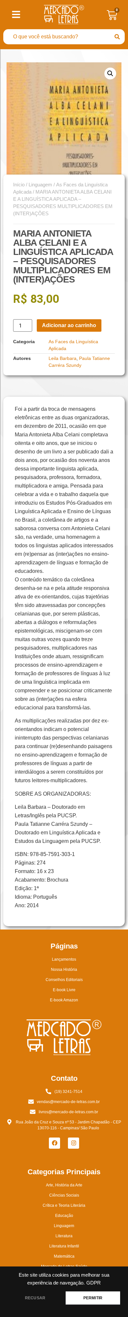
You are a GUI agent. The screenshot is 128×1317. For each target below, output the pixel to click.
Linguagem (40, 184)
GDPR (93, 1283)
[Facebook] (54, 1143)
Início (19, 184)
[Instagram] (73, 1143)
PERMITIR (92, 1298)
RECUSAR (35, 1298)
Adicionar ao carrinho (69, 325)
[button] (110, 73)
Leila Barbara (62, 358)
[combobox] (56, 36)
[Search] (117, 36)
